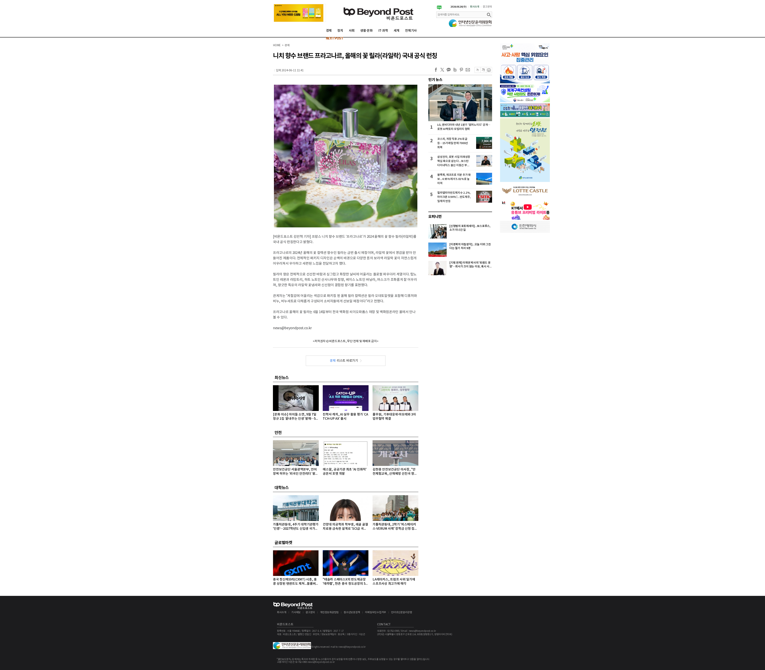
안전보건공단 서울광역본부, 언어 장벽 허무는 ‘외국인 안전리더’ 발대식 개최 (295, 472)
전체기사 (411, 30)
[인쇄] (489, 70)
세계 (397, 30)
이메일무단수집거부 (375, 612)
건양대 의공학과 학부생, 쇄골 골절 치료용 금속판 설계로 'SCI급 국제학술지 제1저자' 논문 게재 (345, 527)
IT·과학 (383, 30)
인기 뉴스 (435, 80)
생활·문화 (366, 30)
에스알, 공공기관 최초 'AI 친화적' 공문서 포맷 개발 (345, 471)
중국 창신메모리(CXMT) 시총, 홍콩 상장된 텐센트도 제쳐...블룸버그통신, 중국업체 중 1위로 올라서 (296, 582)
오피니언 (435, 216)
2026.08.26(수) (458, 6)
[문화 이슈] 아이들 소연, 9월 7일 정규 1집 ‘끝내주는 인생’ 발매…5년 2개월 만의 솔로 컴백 (296, 417)
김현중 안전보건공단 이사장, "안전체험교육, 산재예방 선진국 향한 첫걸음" (395, 472)
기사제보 (296, 612)
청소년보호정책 (352, 612)
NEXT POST (334, 38)
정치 (340, 30)
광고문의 (487, 6)
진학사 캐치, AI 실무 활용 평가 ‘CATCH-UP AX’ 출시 (345, 416)
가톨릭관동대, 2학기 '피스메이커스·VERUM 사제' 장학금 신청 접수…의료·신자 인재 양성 (394, 527)
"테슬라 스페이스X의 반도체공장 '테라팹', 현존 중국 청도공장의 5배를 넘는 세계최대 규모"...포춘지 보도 (345, 582)
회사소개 (474, 6)
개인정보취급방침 (329, 612)
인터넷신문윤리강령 (401, 612)
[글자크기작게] (477, 70)
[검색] (489, 15)
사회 (352, 30)
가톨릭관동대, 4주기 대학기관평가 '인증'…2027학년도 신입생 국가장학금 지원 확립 (296, 527)
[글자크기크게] (483, 70)
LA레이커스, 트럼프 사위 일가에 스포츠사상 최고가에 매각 (394, 582)
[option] (300, 13)
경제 (329, 30)
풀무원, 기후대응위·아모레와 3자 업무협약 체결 (394, 416)
